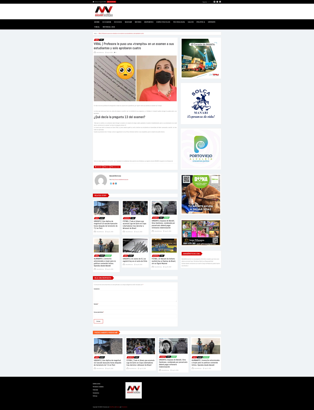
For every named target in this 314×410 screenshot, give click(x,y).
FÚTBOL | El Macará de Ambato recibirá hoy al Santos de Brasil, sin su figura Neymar (164, 261)
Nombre (96, 304)
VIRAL (97, 27)
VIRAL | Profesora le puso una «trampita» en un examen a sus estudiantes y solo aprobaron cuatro (121, 33)
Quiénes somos (96, 384)
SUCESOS (118, 22)
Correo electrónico (99, 312)
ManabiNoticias (100, 52)
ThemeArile (124, 407)
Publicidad (95, 390)
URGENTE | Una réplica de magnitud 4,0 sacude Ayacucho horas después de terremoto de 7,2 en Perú (106, 224)
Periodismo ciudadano (98, 387)
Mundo (107, 167)
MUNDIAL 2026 (109, 27)
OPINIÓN (211, 22)
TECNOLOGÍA (179, 22)
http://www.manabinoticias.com (120, 179)
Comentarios (96, 393)
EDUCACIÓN (99, 167)
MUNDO (138, 22)
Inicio (95, 33)
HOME (97, 22)
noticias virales (116, 167)
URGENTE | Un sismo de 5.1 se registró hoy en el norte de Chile (135, 260)
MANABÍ (128, 22)
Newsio (118, 407)
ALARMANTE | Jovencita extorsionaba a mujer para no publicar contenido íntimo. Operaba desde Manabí (105, 262)
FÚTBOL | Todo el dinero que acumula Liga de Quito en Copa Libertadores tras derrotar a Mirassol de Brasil (134, 224)
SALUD (191, 22)
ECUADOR (107, 22)
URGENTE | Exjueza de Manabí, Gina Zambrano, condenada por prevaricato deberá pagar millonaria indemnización (163, 224)
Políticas (95, 396)
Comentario (97, 289)
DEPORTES (148, 22)
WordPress (112, 407)
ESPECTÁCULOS (163, 22)
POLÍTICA (201, 22)
